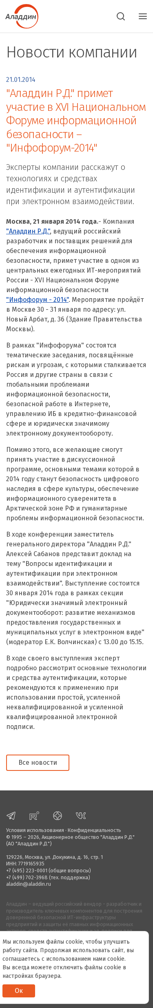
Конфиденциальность (94, 830)
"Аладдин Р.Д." (28, 231)
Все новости (37, 762)
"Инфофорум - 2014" (37, 300)
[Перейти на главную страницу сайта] (19, 15)
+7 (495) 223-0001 (26, 870)
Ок (19, 991)
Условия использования (35, 830)
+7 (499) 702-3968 (27, 877)
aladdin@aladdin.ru (28, 884)
